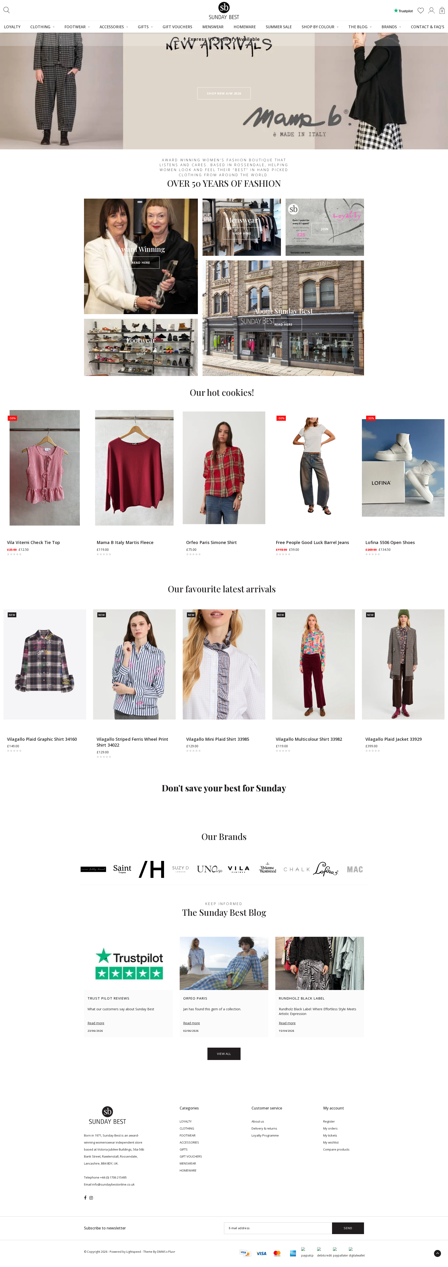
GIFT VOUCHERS (177, 26)
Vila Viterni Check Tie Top (33, 542)
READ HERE (141, 262)
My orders (330, 1128)
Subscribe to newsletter (105, 1228)
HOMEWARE (245, 26)
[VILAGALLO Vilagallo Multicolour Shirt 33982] (313, 664)
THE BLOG (358, 26)
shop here (241, 233)
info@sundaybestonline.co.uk (113, 1184)
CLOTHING (40, 26)
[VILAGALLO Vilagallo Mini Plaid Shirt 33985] (224, 664)
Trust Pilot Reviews (109, 998)
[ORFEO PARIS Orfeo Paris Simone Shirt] (224, 468)
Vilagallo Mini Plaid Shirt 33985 (217, 739)
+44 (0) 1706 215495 (113, 1177)
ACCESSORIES (112, 26)
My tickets (330, 1135)
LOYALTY (186, 1121)
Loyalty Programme (265, 1135)
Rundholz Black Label (302, 998)
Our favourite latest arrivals (222, 588)
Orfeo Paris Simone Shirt (211, 542)
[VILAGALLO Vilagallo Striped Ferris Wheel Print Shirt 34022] (134, 664)
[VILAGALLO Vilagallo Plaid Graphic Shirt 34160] (45, 664)
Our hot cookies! (222, 392)
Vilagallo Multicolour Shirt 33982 (309, 739)
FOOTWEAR (75, 26)
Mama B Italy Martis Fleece (125, 542)
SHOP (141, 353)
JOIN (325, 229)
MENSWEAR (213, 26)
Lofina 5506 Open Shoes (390, 542)
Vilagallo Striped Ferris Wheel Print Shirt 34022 (132, 742)
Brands (389, 26)
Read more (96, 1023)
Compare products (336, 1149)
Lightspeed (133, 1252)
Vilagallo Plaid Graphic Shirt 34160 (42, 739)
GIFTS (143, 26)
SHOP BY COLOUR (318, 26)
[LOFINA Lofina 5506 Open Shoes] (403, 468)
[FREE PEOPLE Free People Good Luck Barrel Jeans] (313, 468)
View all (224, 1054)
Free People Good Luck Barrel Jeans (312, 542)
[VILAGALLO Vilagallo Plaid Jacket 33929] (403, 664)
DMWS (161, 1252)
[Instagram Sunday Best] (91, 1198)
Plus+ (171, 1252)
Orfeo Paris (195, 998)
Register (329, 1121)
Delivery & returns (264, 1128)
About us (258, 1121)
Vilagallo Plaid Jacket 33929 (393, 739)
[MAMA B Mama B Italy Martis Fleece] (134, 468)
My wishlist (331, 1142)
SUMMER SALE (279, 26)
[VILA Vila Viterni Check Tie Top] (45, 468)
